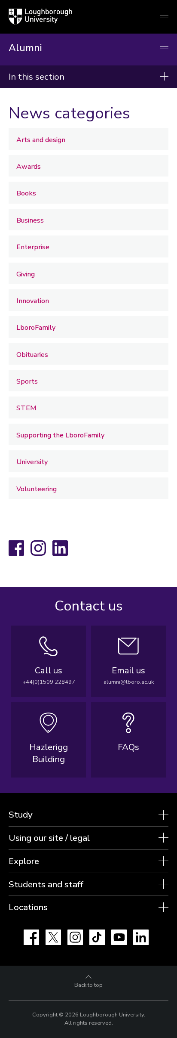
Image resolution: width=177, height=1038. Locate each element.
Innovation (32, 301)
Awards (28, 166)
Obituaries (32, 354)
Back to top (88, 985)
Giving (25, 274)
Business (30, 220)
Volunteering (36, 489)
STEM (26, 408)
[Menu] (164, 49)
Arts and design (40, 140)
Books (26, 193)
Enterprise (32, 247)
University (32, 462)
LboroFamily (35, 327)
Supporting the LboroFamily (60, 435)
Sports (27, 381)
